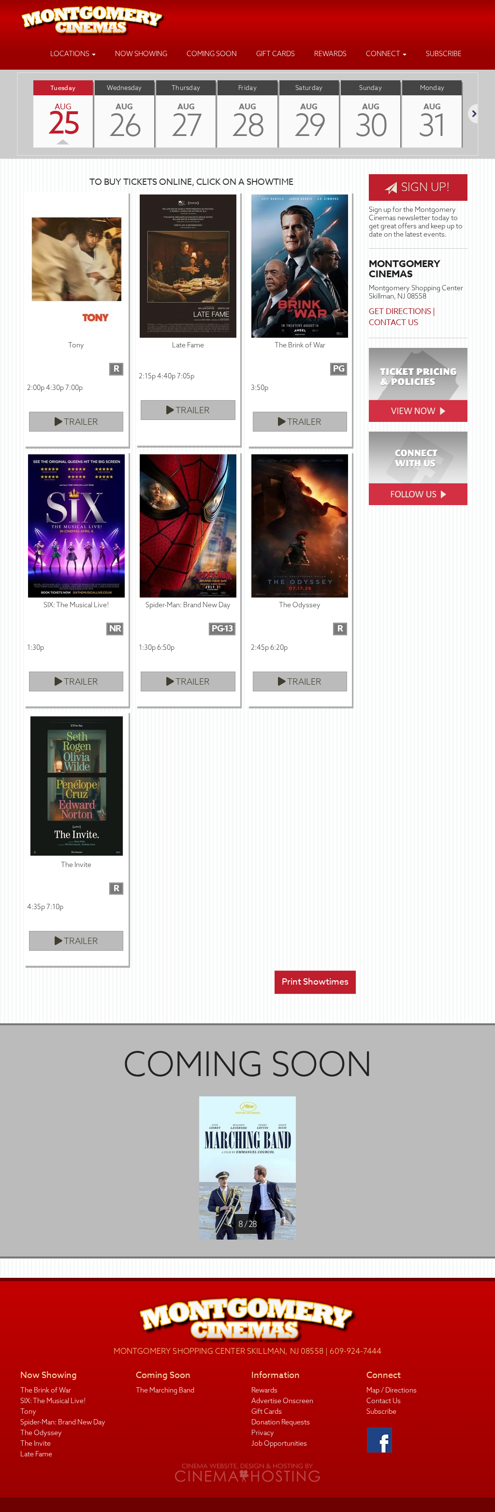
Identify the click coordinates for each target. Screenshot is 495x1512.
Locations (70, 53)
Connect (384, 53)
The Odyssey (41, 1432)
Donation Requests (280, 1422)
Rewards (330, 53)
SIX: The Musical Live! (53, 1400)
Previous (18, 113)
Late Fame (36, 1454)
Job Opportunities (279, 1443)
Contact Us (393, 323)
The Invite (35, 1443)
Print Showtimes (315, 981)
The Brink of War (45, 1390)
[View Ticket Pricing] (418, 385)
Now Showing (141, 53)
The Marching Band (165, 1390)
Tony (28, 1411)
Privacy (262, 1432)
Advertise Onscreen (282, 1400)
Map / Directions (391, 1390)
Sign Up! (424, 187)
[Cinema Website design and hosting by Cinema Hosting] (247, 1472)
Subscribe (444, 53)
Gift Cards (275, 53)
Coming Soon (212, 53)
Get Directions (400, 311)
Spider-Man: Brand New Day (62, 1422)
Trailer (80, 421)
